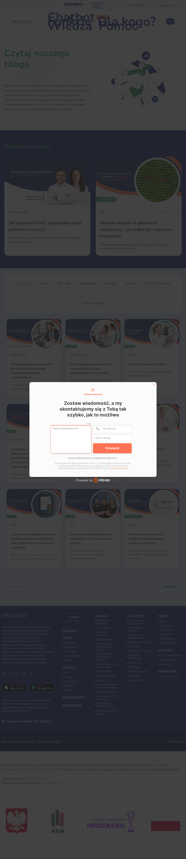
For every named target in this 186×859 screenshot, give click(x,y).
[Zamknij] (154, 384)
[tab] (93, 392)
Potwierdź (112, 448)
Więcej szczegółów (119, 468)
